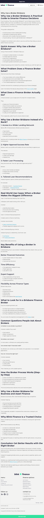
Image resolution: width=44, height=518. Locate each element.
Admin (41, 502)
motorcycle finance (10, 237)
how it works (30, 88)
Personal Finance (26, 483)
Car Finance (25, 480)
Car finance (6, 236)
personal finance (14, 187)
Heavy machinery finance (9, 224)
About (29, 317)
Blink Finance (23, 139)
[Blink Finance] (7, 5)
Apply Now (22, 1)
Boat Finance (26, 486)
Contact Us (3, 483)
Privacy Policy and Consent (7, 485)
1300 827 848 (22, 516)
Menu (41, 5)
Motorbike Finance (27, 488)
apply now (32, 5)
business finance (17, 186)
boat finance (18, 296)
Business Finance (26, 481)
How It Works (4, 481)
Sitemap (37, 502)
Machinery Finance (27, 485)
